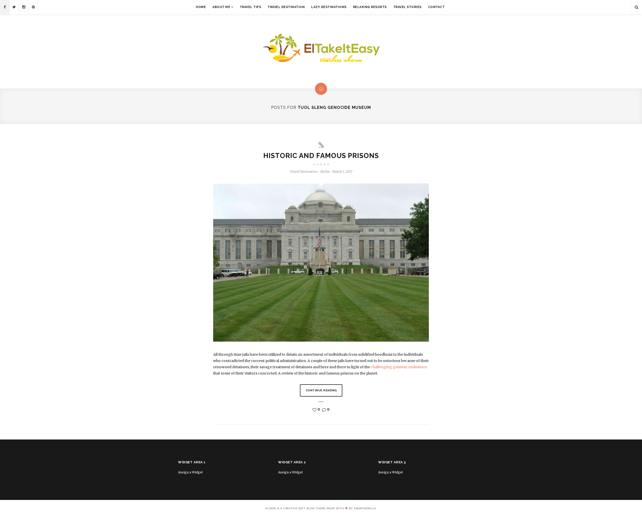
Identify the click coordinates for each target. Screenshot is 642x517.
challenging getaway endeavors (399, 367)
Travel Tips (250, 7)
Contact (436, 7)
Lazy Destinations (329, 7)
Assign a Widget (190, 472)
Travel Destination (286, 7)
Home (201, 7)
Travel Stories (407, 7)
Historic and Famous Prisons (321, 156)
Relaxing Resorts (370, 7)
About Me (221, 7)
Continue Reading (321, 390)
